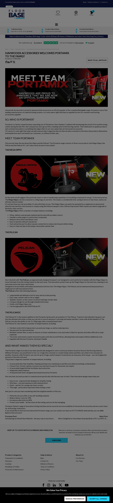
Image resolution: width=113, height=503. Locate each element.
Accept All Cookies (98, 499)
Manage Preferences (75, 499)
